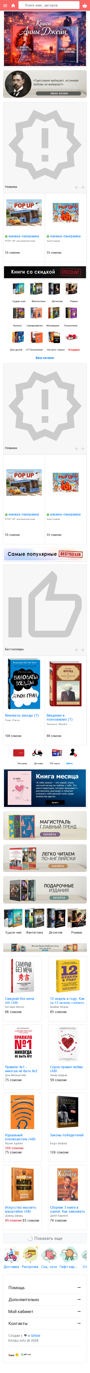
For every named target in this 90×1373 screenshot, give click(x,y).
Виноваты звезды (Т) (22, 715)
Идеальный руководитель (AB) (20, 1137)
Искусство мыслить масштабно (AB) (20, 1209)
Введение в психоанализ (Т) (60, 717)
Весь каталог (45, 358)
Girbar (35, 1335)
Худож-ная (13, 932)
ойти (70, 763)
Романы (76, 932)
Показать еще (48, 1238)
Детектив (55, 932)
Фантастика (34, 932)
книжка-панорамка (24, 236)
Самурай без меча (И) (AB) (19, 1000)
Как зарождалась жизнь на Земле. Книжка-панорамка (62, 240)
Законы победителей (67, 1135)
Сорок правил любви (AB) (66, 1068)
